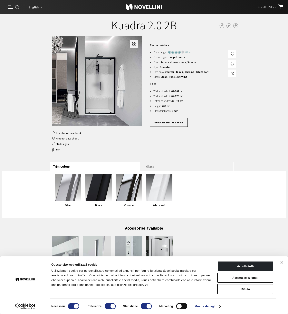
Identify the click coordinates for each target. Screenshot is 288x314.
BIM (57, 149)
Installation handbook (68, 133)
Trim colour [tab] (61, 166)
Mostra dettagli (205, 306)
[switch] (110, 306)
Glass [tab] (150, 166)
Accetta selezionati (245, 277)
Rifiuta (245, 289)
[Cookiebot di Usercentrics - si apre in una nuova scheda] (25, 306)
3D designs (62, 144)
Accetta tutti (245, 266)
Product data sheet (67, 138)
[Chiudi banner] (282, 262)
